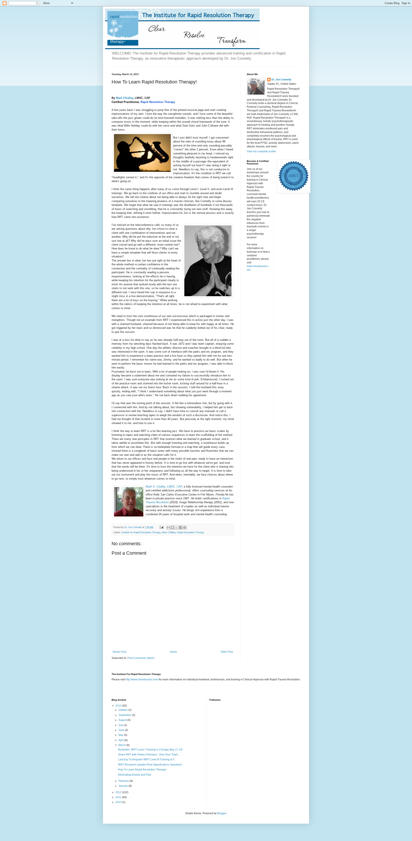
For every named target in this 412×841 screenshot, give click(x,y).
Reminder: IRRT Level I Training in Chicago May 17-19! (150, 749)
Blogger (221, 813)
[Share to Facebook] (181, 527)
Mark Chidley (124, 98)
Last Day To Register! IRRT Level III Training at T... (147, 759)
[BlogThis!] (172, 527)
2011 (118, 797)
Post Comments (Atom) (140, 658)
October (123, 709)
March (122, 745)
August (122, 720)
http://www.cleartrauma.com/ (142, 679)
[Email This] (168, 527)
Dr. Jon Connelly (281, 79)
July (121, 725)
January (123, 785)
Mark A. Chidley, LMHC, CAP (164, 486)
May (121, 735)
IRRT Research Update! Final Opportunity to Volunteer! (150, 764)
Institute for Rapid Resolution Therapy (141, 532)
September (125, 715)
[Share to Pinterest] (185, 527)
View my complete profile (261, 151)
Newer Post (119, 651)
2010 (118, 802)
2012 (118, 792)
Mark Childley (169, 532)
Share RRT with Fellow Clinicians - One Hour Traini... (149, 754)
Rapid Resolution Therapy (158, 102)
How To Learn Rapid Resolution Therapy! (142, 769)
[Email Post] (161, 527)
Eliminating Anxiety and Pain (134, 774)
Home (173, 651)
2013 (118, 705)
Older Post (227, 651)
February (124, 780)
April (121, 740)
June (121, 730)
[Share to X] (176, 527)
